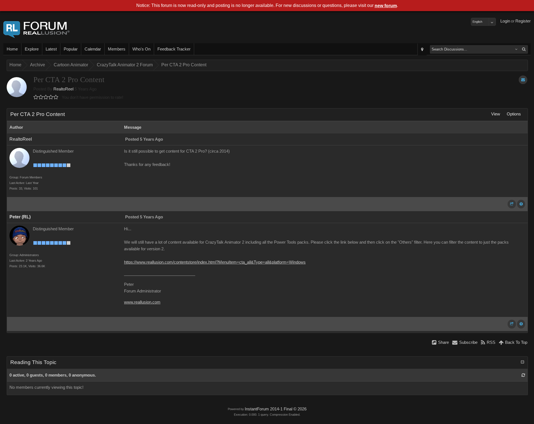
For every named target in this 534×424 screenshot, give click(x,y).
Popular (71, 49)
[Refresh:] (523, 375)
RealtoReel (63, 89)
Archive (37, 64)
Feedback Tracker (174, 49)
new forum (386, 5)
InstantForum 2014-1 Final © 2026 (275, 409)
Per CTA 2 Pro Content (183, 64)
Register (523, 21)
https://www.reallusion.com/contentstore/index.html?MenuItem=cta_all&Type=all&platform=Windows (215, 262)
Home (12, 49)
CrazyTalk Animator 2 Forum (125, 64)
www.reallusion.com (142, 302)
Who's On (141, 49)
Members (116, 49)
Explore (32, 49)
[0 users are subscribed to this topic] (523, 79)
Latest (51, 49)
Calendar (93, 49)
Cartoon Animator (71, 64)
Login (505, 21)
